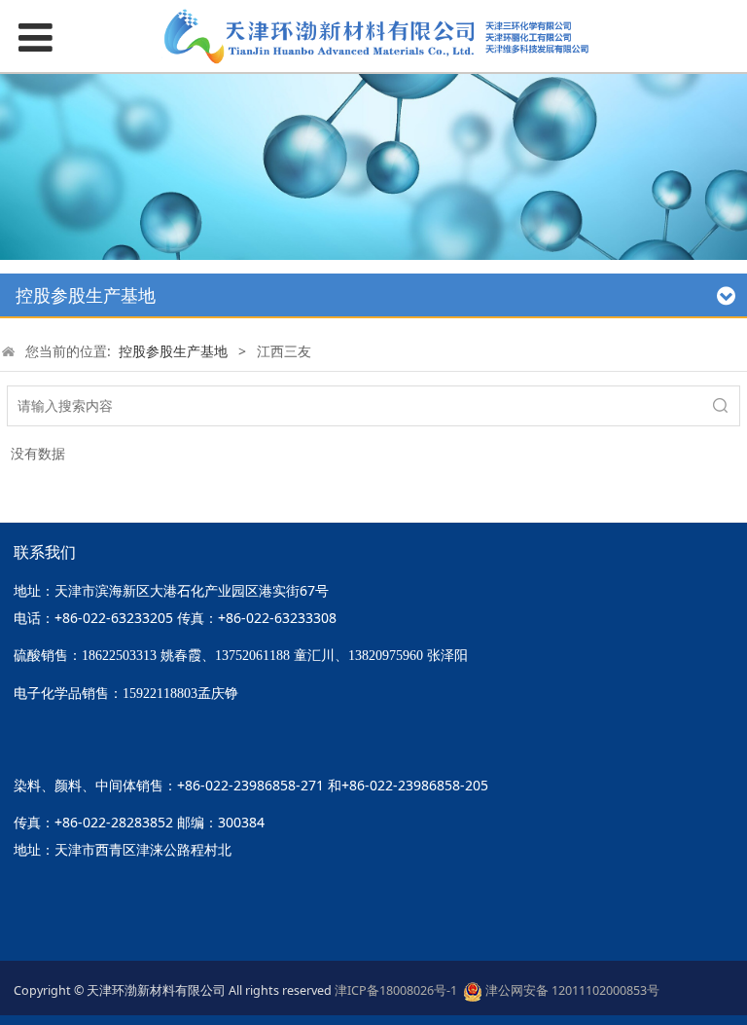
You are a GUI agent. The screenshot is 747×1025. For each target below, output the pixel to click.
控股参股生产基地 (173, 351)
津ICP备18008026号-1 (399, 990)
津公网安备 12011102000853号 (570, 990)
